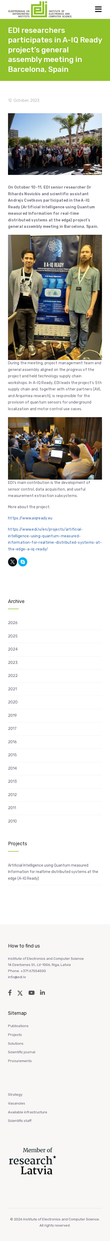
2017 (12, 728)
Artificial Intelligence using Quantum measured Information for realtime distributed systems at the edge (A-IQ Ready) (53, 872)
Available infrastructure (27, 1112)
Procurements (20, 1061)
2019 (12, 715)
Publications (18, 1026)
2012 (12, 795)
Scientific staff (20, 1121)
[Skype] (22, 561)
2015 (12, 755)
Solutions (15, 1044)
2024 (13, 649)
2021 (12, 689)
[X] (12, 561)
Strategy (15, 1095)
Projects (15, 1035)
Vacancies (16, 1103)
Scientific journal (21, 1052)
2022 (13, 676)
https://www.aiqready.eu (30, 518)
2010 (12, 821)
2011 (12, 808)
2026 (13, 623)
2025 (13, 636)
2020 (13, 702)
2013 (12, 781)
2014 (12, 768)
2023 (13, 662)
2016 (12, 742)
